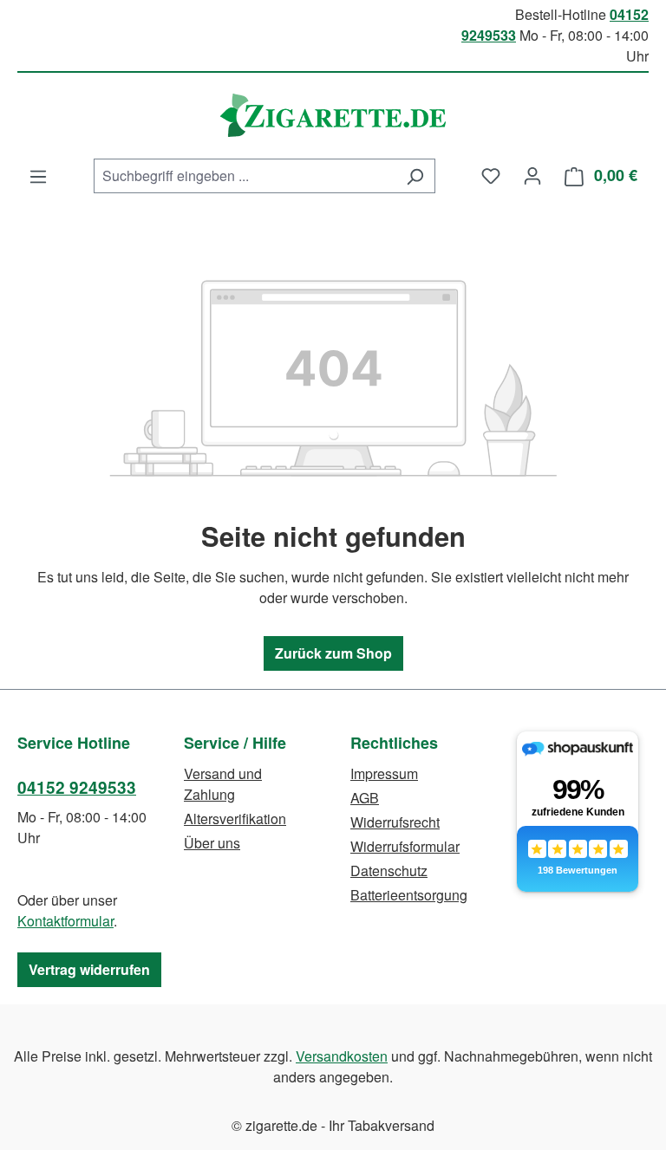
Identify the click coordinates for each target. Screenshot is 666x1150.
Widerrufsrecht (395, 822)
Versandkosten (342, 1056)
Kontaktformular (65, 921)
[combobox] (244, 176)
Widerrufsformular (405, 846)
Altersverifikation (235, 818)
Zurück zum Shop (333, 653)
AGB (364, 798)
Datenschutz (389, 870)
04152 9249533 (76, 787)
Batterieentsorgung (408, 895)
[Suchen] (415, 176)
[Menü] (38, 176)
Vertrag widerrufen (89, 969)
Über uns (212, 843)
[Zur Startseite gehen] (333, 115)
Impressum (384, 773)
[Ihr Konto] (532, 175)
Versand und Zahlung (223, 783)
